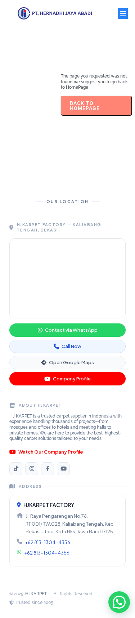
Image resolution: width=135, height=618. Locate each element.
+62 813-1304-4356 (47, 542)
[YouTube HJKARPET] (63, 468)
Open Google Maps (71, 362)
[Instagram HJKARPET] (31, 468)
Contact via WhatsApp (71, 330)
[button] (119, 602)
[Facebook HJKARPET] (47, 468)
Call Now (71, 346)
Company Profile (72, 378)
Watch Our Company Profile (50, 452)
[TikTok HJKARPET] (15, 468)
